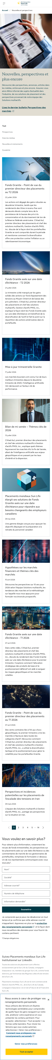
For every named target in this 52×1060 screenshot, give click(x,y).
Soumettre (26, 909)
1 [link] (15, 828)
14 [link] (38, 828)
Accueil (5, 10)
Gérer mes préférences (26, 1044)
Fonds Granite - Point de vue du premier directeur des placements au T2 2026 (24, 189)
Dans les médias (8, 138)
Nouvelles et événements (12, 144)
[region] (26, 1027)
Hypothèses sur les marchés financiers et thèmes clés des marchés (21, 571)
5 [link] (33, 828)
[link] (43, 828)
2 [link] (19, 828)
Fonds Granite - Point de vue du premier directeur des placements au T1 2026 (24, 716)
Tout (4, 126)
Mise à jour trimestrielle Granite (23, 367)
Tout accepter (26, 1052)
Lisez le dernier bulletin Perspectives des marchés (24, 109)
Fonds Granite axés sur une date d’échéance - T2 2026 (23, 281)
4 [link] (28, 828)
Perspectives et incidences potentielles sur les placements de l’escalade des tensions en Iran (24, 795)
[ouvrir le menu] (4, 4)
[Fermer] (48, 999)
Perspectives (7, 132)
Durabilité (6, 150)
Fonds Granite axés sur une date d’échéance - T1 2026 (23, 636)
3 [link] (23, 828)
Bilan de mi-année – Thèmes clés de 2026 (25, 428)
